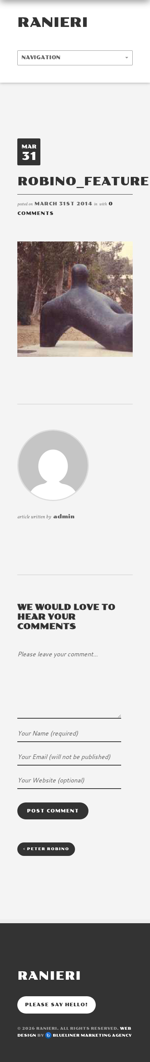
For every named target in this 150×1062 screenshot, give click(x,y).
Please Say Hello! (56, 1004)
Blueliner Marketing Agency (92, 1035)
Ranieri (52, 22)
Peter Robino (46, 849)
